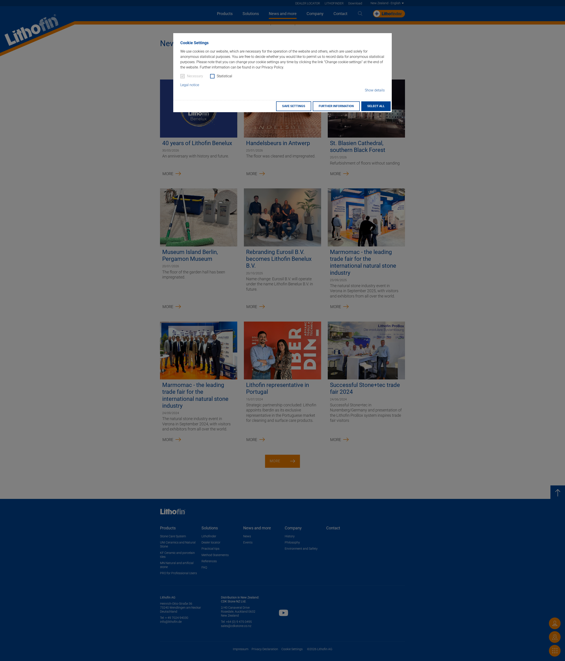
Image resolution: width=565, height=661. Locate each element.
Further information (336, 106)
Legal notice (189, 85)
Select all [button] (376, 106)
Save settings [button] (293, 106)
